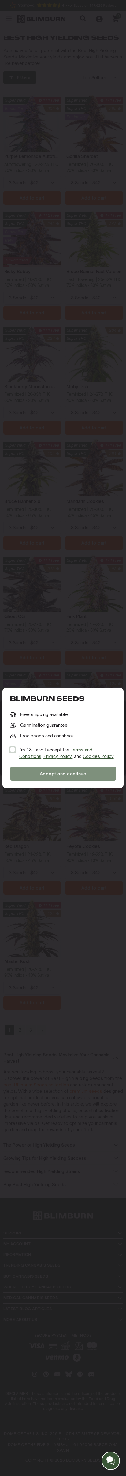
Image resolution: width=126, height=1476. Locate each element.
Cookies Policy (98, 756)
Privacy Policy (57, 756)
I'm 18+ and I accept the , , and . (67, 753)
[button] (111, 1461)
